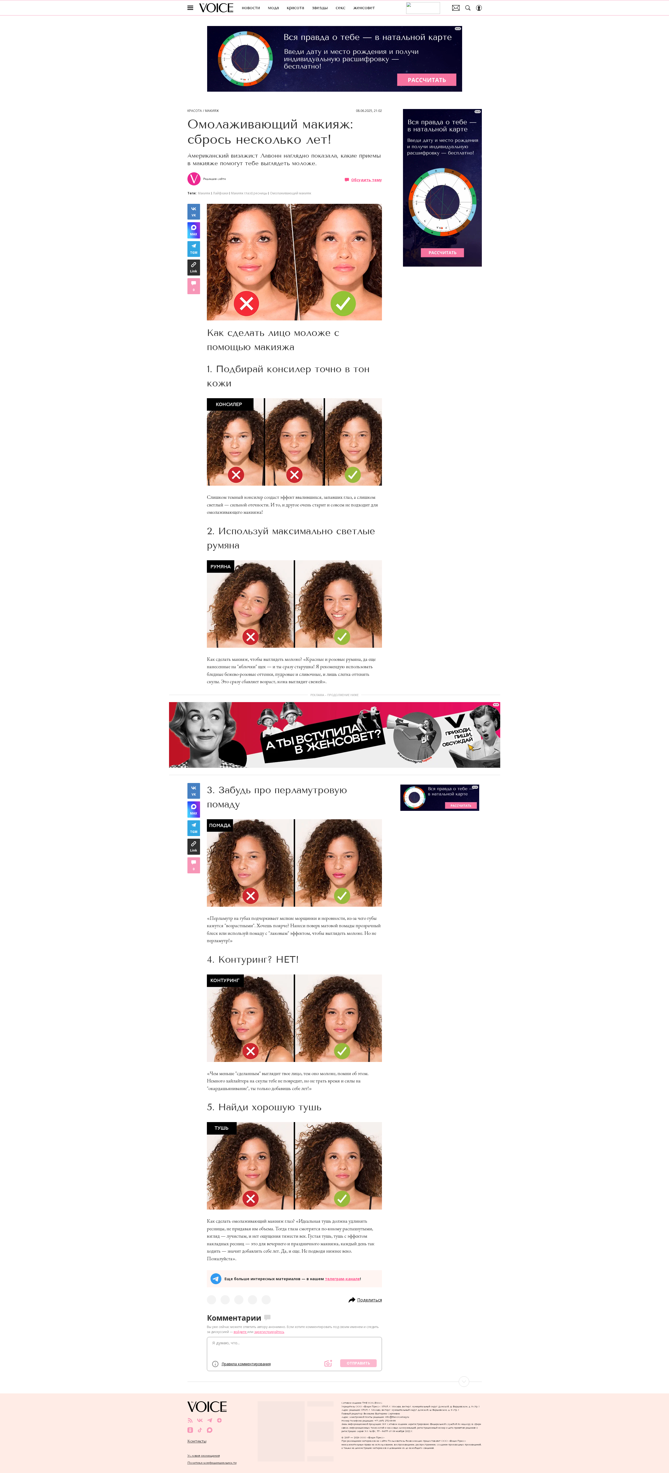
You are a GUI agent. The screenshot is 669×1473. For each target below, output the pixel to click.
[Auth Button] (479, 8)
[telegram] (209, 1420)
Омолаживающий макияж (290, 193)
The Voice (216, 7)
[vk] (200, 1420)
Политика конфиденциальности (212, 1463)
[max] (209, 1430)
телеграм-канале (342, 1278)
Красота (194, 111)
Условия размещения (203, 1456)
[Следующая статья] (334, 1381)
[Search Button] (468, 8)
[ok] (190, 1430)
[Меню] (190, 8)
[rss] (190, 1420)
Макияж (212, 111)
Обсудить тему (366, 179)
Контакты (196, 1441)
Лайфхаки (220, 193)
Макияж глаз (241, 193)
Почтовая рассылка (456, 8)
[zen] (219, 1420)
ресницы (260, 193)
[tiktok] (200, 1430)
